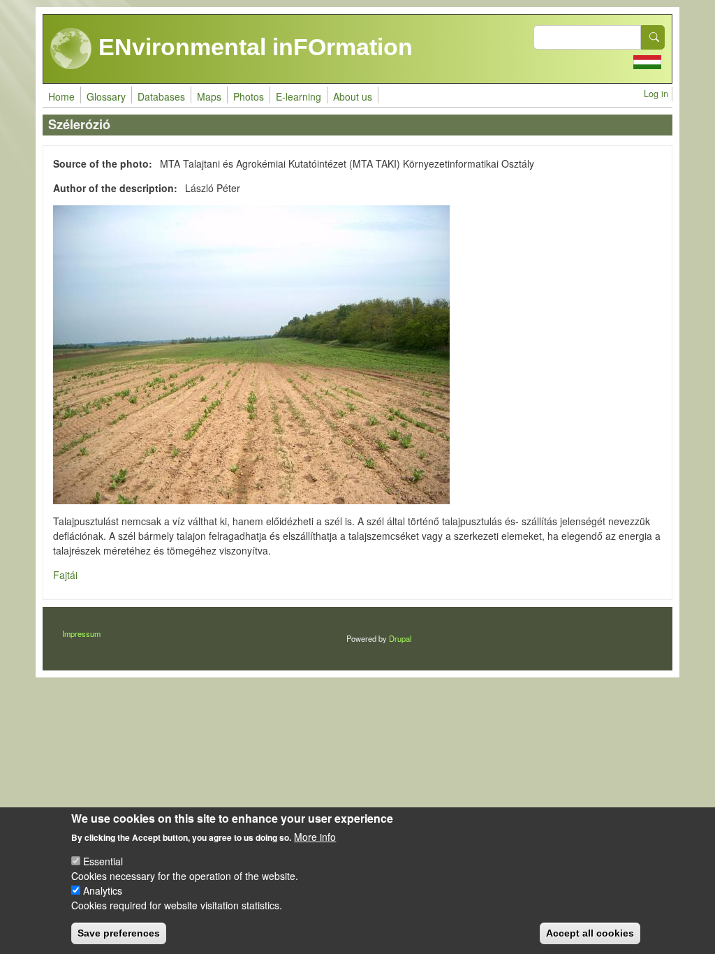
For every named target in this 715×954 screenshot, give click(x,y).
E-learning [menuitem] (298, 96)
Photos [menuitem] (248, 96)
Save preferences (119, 933)
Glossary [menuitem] (106, 96)
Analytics (102, 890)
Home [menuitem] (61, 96)
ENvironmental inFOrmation (252, 47)
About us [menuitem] (352, 96)
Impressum (81, 633)
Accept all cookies (590, 933)
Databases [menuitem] (161, 96)
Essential (103, 861)
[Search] (653, 37)
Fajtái (65, 575)
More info (315, 837)
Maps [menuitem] (209, 96)
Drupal (400, 638)
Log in (656, 93)
